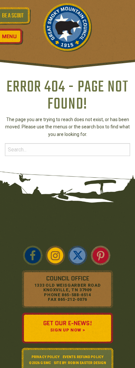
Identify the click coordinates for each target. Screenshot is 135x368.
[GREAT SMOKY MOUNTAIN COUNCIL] (67, 27)
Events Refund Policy (83, 357)
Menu (9, 36)
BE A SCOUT (13, 16)
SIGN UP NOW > (67, 330)
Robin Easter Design (87, 363)
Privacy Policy (45, 357)
